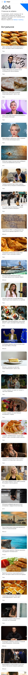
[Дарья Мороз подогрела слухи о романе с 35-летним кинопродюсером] (14, 133)
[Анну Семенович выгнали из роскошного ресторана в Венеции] (14, 110)
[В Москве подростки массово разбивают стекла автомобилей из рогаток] (14, 156)
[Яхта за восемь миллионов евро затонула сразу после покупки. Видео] (14, 270)
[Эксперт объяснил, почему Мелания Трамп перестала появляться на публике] (14, 293)
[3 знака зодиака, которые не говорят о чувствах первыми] (14, 385)
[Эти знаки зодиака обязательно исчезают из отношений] (14, 614)
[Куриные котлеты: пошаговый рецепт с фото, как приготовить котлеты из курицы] (14, 568)
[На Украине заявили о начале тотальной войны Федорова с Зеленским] (14, 636)
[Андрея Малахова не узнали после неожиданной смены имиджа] (14, 65)
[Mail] (5, 2)
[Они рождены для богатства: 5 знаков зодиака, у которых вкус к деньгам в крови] (14, 453)
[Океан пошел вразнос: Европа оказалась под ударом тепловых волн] (14, 545)
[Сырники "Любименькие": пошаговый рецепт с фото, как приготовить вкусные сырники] (14, 431)
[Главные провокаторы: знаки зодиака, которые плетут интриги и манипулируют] (14, 179)
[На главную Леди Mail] (8, 2)
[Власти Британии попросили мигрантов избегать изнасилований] (14, 522)
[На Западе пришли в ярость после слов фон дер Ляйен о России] (14, 339)
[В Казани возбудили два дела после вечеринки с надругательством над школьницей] (14, 499)
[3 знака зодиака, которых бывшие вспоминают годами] (14, 408)
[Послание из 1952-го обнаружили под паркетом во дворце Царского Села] (14, 225)
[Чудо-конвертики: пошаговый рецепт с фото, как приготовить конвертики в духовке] (14, 42)
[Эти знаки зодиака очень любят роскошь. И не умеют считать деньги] (14, 476)
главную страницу (18, 19)
